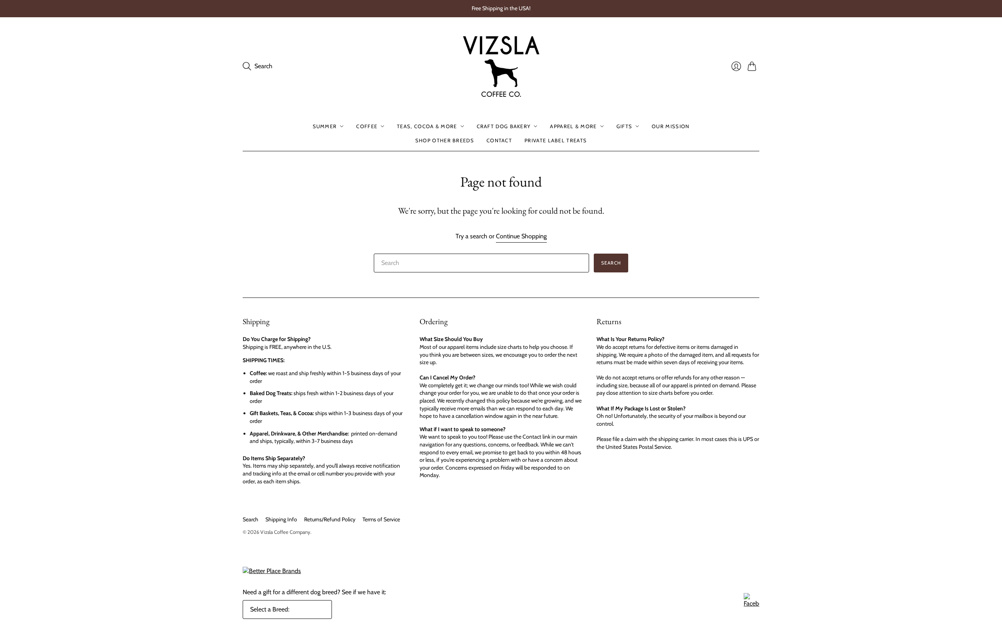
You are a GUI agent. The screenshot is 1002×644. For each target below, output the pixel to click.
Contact (499, 140)
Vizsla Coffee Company (285, 532)
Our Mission (670, 126)
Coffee (366, 126)
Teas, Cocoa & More (427, 126)
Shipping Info (281, 519)
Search (611, 263)
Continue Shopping (521, 236)
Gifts (624, 126)
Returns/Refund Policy (329, 519)
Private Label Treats (555, 140)
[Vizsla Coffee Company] (501, 66)
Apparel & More (573, 126)
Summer (325, 126)
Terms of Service (381, 519)
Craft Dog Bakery (504, 126)
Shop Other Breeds (444, 140)
